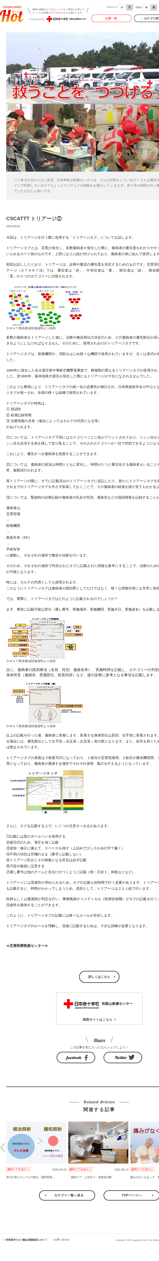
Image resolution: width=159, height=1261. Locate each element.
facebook (74, 1057)
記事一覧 (111, 18)
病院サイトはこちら (97, 1019)
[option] (37, 1151)
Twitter (121, 1057)
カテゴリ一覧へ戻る (69, 1195)
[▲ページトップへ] (151, 1253)
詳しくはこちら (99, 976)
